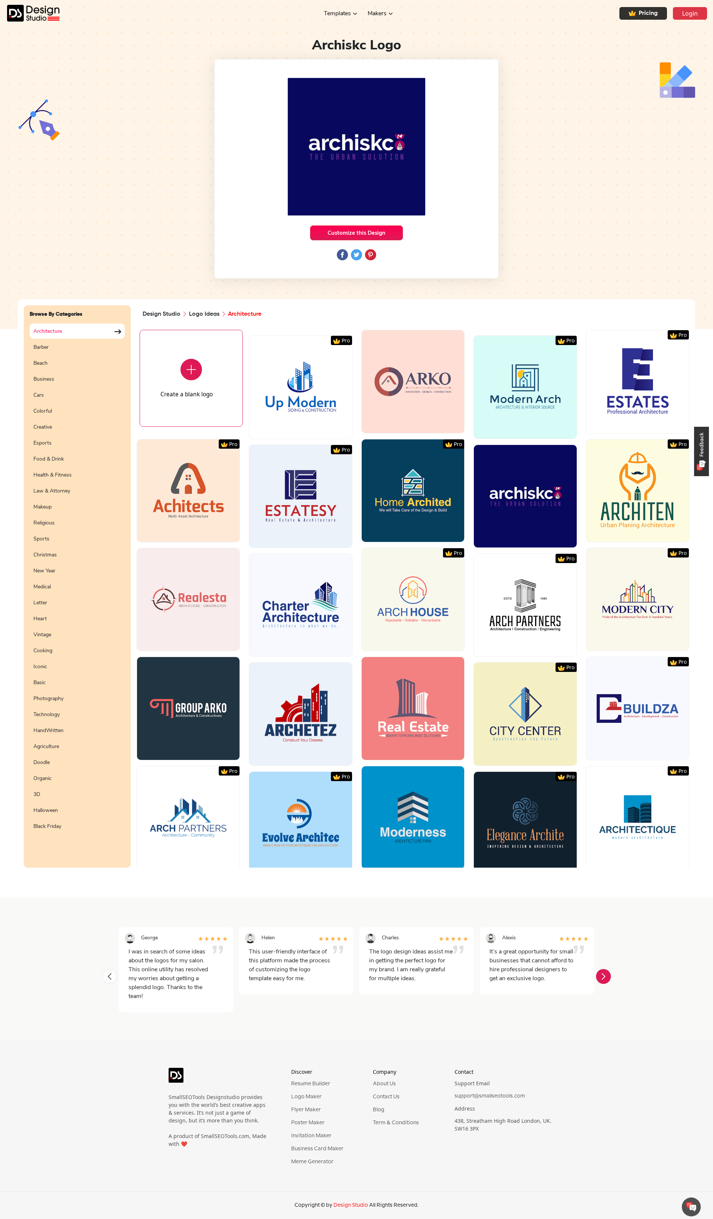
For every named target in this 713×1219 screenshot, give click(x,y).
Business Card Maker (317, 1148)
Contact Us (386, 1096)
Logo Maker (306, 1096)
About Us (384, 1083)
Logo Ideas (204, 314)
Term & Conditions (396, 1122)
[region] (77, 591)
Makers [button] (377, 13)
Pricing (648, 13)
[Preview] (292, 430)
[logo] (176, 1078)
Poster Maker (308, 1122)
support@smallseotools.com (490, 1096)
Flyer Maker (306, 1109)
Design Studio (161, 314)
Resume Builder (310, 1083)
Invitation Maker (311, 1135)
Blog (378, 1109)
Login (690, 13)
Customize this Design (356, 233)
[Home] (29, 13)
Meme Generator (312, 1161)
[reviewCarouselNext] (603, 976)
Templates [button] (337, 13)
